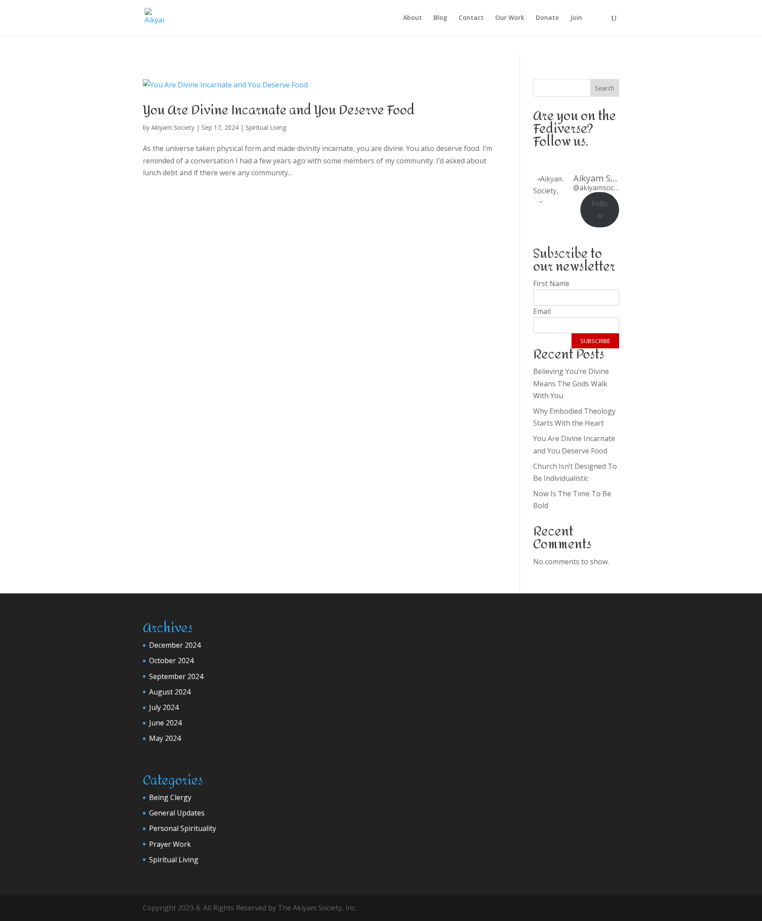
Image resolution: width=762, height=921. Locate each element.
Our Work (509, 18)
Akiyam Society (172, 127)
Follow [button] (600, 209)
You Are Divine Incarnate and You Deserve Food (279, 110)
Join (576, 18)
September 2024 (176, 676)
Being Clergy (170, 797)
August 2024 (169, 692)
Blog (440, 18)
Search (604, 88)
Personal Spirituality (182, 828)
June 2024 (165, 723)
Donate (547, 18)
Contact (471, 18)
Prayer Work (170, 844)
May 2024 (165, 738)
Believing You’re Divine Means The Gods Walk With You (571, 383)
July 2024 (164, 707)
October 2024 (171, 660)
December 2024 (175, 645)
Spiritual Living (266, 127)
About (412, 18)
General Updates (177, 813)
